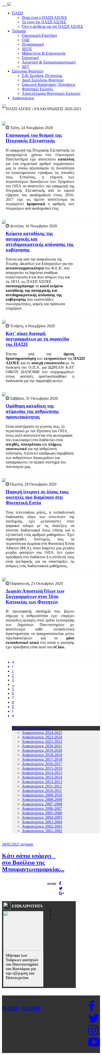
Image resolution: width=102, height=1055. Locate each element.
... (13, 684)
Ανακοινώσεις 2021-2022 (42, 741)
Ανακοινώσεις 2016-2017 (42, 764)
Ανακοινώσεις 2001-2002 (42, 831)
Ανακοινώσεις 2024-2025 (42, 732)
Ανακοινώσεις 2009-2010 (42, 795)
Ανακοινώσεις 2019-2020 (42, 750)
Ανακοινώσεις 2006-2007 (42, 808)
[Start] (13, 662)
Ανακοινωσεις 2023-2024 (42, 737)
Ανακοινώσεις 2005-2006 (42, 813)
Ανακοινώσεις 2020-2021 (42, 746)
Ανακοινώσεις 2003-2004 (42, 822)
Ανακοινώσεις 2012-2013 (42, 782)
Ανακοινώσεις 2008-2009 (42, 799)
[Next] (12, 711)
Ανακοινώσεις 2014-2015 (42, 773)
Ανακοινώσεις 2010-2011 (42, 791)
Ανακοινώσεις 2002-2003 (42, 826)
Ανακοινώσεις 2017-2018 (42, 759)
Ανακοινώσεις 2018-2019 (42, 755)
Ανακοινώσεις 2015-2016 (42, 768)
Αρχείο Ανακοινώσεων (34, 728)
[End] (13, 716)
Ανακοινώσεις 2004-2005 (42, 817)
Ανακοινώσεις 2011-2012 (42, 786)
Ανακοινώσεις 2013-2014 (42, 777)
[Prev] (12, 666)
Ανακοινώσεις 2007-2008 (42, 804)
